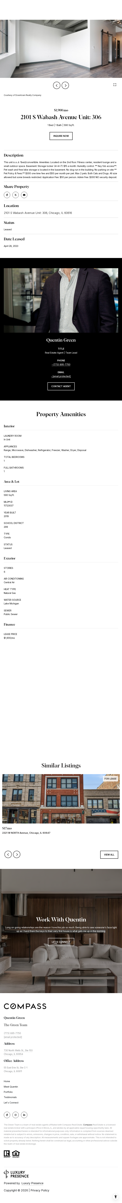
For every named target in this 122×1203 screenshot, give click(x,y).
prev (56, 85)
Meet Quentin (11, 1086)
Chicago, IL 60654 (13, 1054)
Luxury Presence (32, 1183)
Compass (87, 1125)
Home (7, 1081)
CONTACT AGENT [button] (61, 386)
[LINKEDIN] (24, 1115)
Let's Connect (11, 1102)
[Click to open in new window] (7, 195)
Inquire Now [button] (61, 136)
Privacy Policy (39, 1190)
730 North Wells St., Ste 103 (18, 1050)
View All (109, 854)
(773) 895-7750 (61, 364)
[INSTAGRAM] (15, 1115)
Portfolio (8, 1092)
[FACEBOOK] (7, 1115)
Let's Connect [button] (61, 942)
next (65, 85)
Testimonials (10, 1097)
